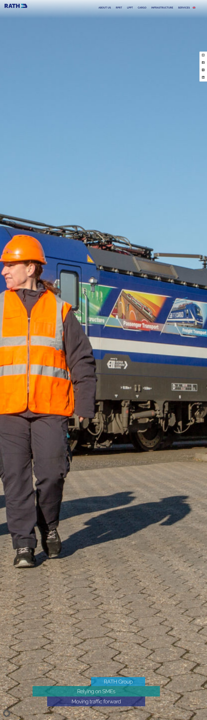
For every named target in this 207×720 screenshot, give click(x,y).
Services (184, 7)
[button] (6, 713)
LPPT (130, 7)
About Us (104, 7)
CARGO (142, 7)
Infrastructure (162, 7)
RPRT (119, 7)
